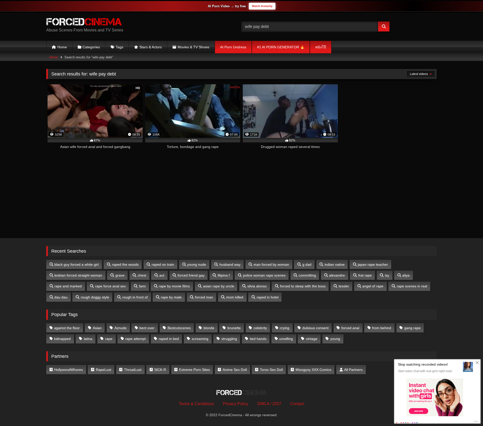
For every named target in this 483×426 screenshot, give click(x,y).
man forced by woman (271, 264)
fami (142, 286)
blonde (209, 328)
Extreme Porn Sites (194, 370)
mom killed (234, 297)
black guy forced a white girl (76, 264)
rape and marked (68, 286)
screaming (200, 339)
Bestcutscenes (179, 328)
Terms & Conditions (196, 404)
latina (88, 339)
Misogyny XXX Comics (313, 370)
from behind (381, 328)
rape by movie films (174, 286)
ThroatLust (132, 370)
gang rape (412, 328)
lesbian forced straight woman (78, 275)
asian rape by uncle (218, 286)
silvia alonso (257, 286)
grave (120, 275)
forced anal (350, 328)
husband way (229, 264)
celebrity (260, 328)
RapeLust (103, 370)
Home (62, 47)
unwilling (286, 339)
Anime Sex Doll (235, 370)
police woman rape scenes (264, 275)
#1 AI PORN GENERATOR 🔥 (280, 47)
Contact (297, 404)
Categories (91, 47)
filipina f (224, 275)
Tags (119, 47)
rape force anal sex (110, 286)
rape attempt (135, 339)
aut (161, 275)
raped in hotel (267, 297)
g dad (306, 264)
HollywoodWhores (68, 370)
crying (284, 328)
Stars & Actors (150, 47)
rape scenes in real (412, 286)
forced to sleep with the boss (303, 286)
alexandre (337, 275)
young (335, 339)
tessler (344, 286)
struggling (229, 339)
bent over (146, 328)
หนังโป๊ (320, 47)
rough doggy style (95, 297)
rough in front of (135, 297)
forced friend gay (191, 275)
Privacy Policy (235, 404)
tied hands (258, 339)
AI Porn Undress (233, 47)
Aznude (120, 328)
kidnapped (62, 339)
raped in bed (169, 339)
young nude (196, 264)
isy (387, 275)
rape (108, 339)
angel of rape (372, 286)
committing (307, 275)
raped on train (163, 264)
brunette (234, 328)
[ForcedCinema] (84, 22)
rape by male (171, 297)
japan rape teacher (373, 264)
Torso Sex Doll (271, 370)
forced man (204, 297)
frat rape (365, 275)
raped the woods (125, 264)
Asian (97, 328)
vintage (311, 339)
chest (142, 275)
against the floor (67, 328)
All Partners (353, 370)
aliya (406, 275)
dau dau (60, 297)
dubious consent (315, 328)
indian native (335, 264)
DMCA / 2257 (269, 404)
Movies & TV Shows (193, 47)
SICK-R (160, 370)
